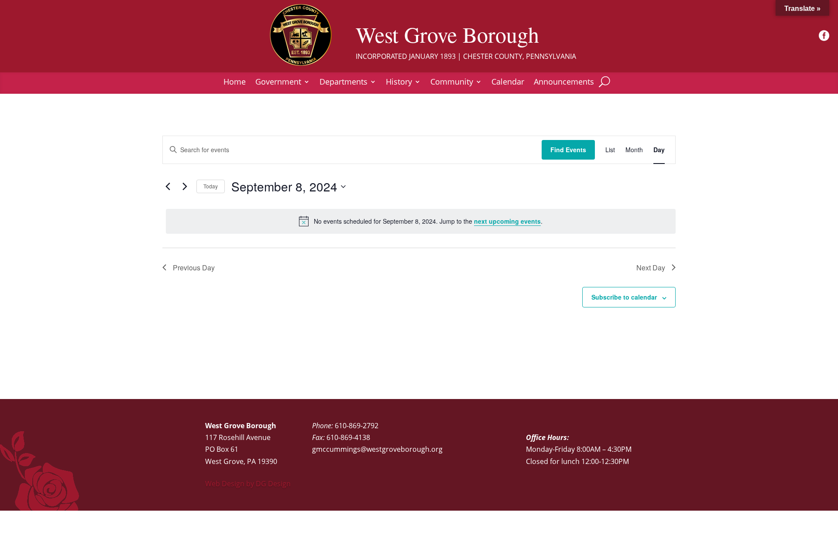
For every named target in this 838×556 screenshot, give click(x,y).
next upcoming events (507, 221)
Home (234, 82)
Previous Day (194, 268)
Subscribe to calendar (624, 297)
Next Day (650, 268)
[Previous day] (167, 186)
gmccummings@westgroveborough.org (377, 449)
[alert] (421, 221)
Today (210, 186)
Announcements (564, 82)
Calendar (507, 82)
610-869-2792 (356, 425)
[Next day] (184, 186)
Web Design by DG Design (248, 483)
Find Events (568, 149)
